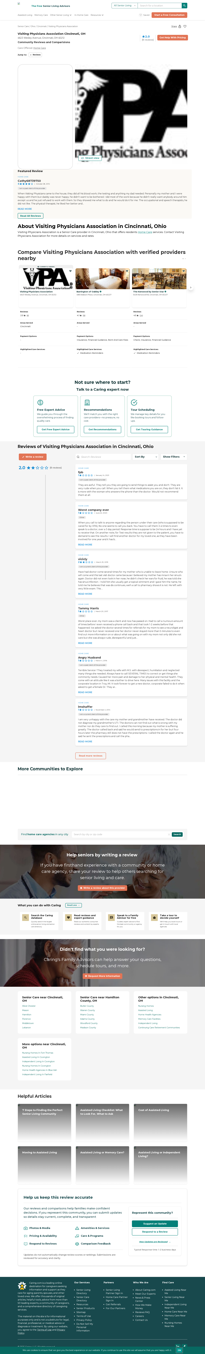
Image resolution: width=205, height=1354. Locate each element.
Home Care (39, 48)
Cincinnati (42, 26)
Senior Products (85, 1308)
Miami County (87, 1014)
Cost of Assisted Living (153, 1110)
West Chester (29, 1006)
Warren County (87, 1010)
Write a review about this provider (104, 888)
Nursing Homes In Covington (36, 1066)
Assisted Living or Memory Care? (102, 1152)
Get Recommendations (102, 429)
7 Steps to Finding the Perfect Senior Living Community (42, 1112)
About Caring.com (145, 1290)
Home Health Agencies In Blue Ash (39, 1070)
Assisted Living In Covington (36, 1057)
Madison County (88, 1027)
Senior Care (23, 26)
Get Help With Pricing (173, 37)
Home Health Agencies (149, 1014)
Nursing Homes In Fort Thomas (37, 1053)
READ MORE (25, 209)
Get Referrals (113, 1304)
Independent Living (147, 1023)
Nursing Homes (146, 1006)
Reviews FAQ (142, 1312)
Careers (139, 1316)
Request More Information (104, 976)
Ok (179, 1350)
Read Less (72, 905)
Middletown (28, 1023)
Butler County (87, 1006)
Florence (26, 1019)
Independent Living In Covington (38, 1061)
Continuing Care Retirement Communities (159, 1027)
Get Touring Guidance (149, 429)
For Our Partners (115, 1308)
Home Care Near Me (176, 1311)
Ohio (33, 26)
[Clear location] (169, 834)
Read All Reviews (30, 216)
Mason (25, 1010)
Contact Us (141, 1320)
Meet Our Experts (145, 1294)
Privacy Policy (84, 1320)
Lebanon (26, 1027)
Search (177, 834)
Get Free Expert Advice (56, 429)
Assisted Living (145, 1010)
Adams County (87, 1019)
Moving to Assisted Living (39, 1152)
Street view (92, 158)
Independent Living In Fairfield (37, 1074)
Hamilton (26, 1014)
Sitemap (81, 1312)
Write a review (34, 457)
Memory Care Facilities (149, 1019)
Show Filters (171, 456)
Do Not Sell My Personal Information (84, 1327)
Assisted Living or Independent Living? (159, 1154)
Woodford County (89, 1023)
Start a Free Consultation (169, 15)
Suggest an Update (155, 1223)
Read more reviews (90, 755)
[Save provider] (185, 26)
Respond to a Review (155, 1231)
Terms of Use (44, 1329)
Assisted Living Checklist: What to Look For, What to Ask (101, 1112)
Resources (82, 1304)
